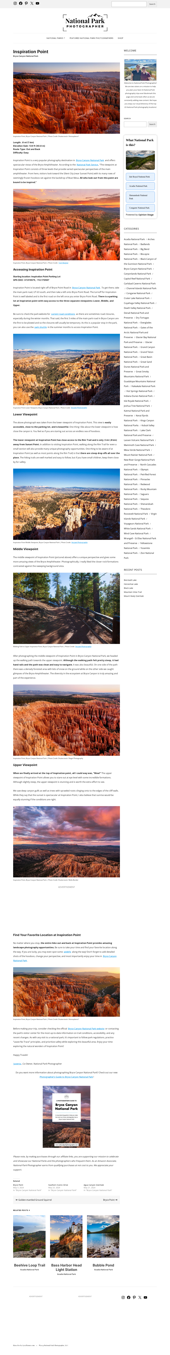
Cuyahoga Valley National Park (139, 303)
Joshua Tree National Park (137, 405)
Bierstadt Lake (130, 580)
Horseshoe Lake (131, 584)
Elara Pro (16, 1345)
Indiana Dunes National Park (138, 396)
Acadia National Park (134, 239)
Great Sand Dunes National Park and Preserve (138, 366)
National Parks (55, 38)
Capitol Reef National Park (137, 278)
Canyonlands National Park (137, 273)
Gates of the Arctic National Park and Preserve (138, 332)
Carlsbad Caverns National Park (140, 283)
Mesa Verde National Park (137, 450)
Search (152, 4)
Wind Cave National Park (136, 533)
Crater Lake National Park (136, 298)
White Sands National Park (137, 528)
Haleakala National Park (143, 386)
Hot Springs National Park (139, 391)
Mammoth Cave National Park (139, 445)
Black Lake (128, 588)
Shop (120, 38)
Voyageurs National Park (136, 523)
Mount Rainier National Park (138, 454)
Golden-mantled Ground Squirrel (35, 1199)
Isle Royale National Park (136, 400)
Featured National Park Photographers (91, 38)
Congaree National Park (138, 293)
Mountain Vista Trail (133, 592)
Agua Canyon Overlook (94, 1185)
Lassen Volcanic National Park (139, 440)
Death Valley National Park (137, 308)
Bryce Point (18, 1185)
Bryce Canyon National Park (138, 268)
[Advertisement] (66, 908)
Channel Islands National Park (141, 288)
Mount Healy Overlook (134, 596)
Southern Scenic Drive (58, 1185)
